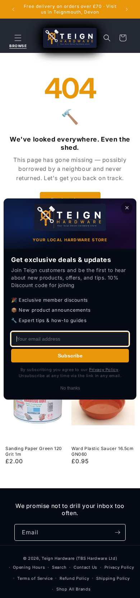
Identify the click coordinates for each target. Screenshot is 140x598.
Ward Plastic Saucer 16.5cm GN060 (102, 451)
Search (59, 567)
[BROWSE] (17, 38)
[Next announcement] (127, 9)
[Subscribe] (117, 532)
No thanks (70, 388)
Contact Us (85, 567)
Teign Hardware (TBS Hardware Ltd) (79, 558)
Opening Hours (29, 567)
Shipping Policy (113, 578)
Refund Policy (74, 578)
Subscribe (70, 356)
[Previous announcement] (13, 9)
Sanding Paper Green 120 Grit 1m (33, 451)
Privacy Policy (119, 567)
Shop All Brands (73, 589)
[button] (17, 38)
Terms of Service (34, 578)
